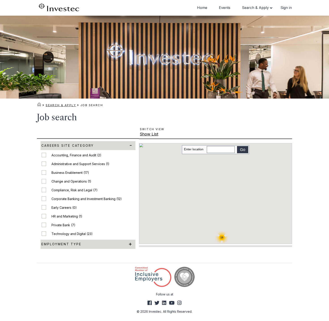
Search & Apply (255, 7)
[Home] (39, 105)
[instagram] (179, 303)
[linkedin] (164, 303)
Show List (149, 134)
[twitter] (157, 303)
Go (242, 149)
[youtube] (171, 303)
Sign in (286, 7)
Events (224, 7)
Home (202, 7)
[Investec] (59, 7)
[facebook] (150, 303)
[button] (236, 217)
